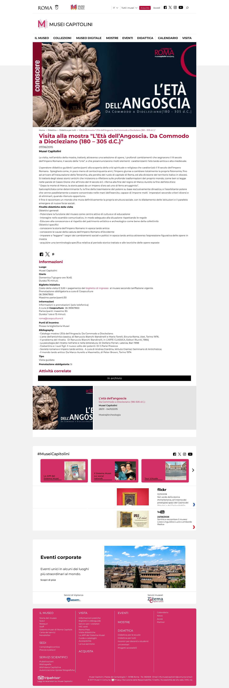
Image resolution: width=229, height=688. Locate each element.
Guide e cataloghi (88, 638)
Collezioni (62, 38)
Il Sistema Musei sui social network (102, 476)
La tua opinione (87, 644)
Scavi (42, 621)
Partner (161, 622)
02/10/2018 (172, 500)
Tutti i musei (128, 8)
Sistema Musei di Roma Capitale (55, 629)
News (160, 615)
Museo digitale (88, 38)
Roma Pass (84, 629)
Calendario (168, 38)
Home (42, 130)
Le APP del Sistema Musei (51, 477)
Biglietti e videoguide (90, 621)
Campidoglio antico (49, 647)
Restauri (43, 624)
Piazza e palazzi (47, 650)
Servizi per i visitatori (89, 624)
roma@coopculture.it (51, 318)
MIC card (83, 626)
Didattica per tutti (67, 130)
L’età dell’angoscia (112, 398)
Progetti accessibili (127, 648)
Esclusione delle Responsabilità (137, 680)
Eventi (127, 38)
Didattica (145, 38)
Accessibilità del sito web (172, 680)
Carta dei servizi (47, 632)
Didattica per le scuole (129, 635)
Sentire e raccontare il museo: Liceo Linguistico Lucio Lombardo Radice (174, 522)
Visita (187, 38)
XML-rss (188, 680)
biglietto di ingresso (97, 288)
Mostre (112, 38)
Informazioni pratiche (90, 618)
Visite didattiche (87, 632)
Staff (41, 626)
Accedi (156, 8)
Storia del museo (48, 618)
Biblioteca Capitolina (50, 667)
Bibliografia (45, 664)
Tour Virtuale (151, 478)
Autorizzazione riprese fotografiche (57, 670)
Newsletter (44, 635)
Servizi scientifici (53, 657)
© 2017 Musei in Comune (99, 680)
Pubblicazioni (46, 661)
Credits (156, 680)
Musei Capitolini (71, 24)
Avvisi (160, 619)
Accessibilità (85, 641)
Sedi (42, 642)
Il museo (42, 38)
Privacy (117, 680)
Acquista (145, 8)
